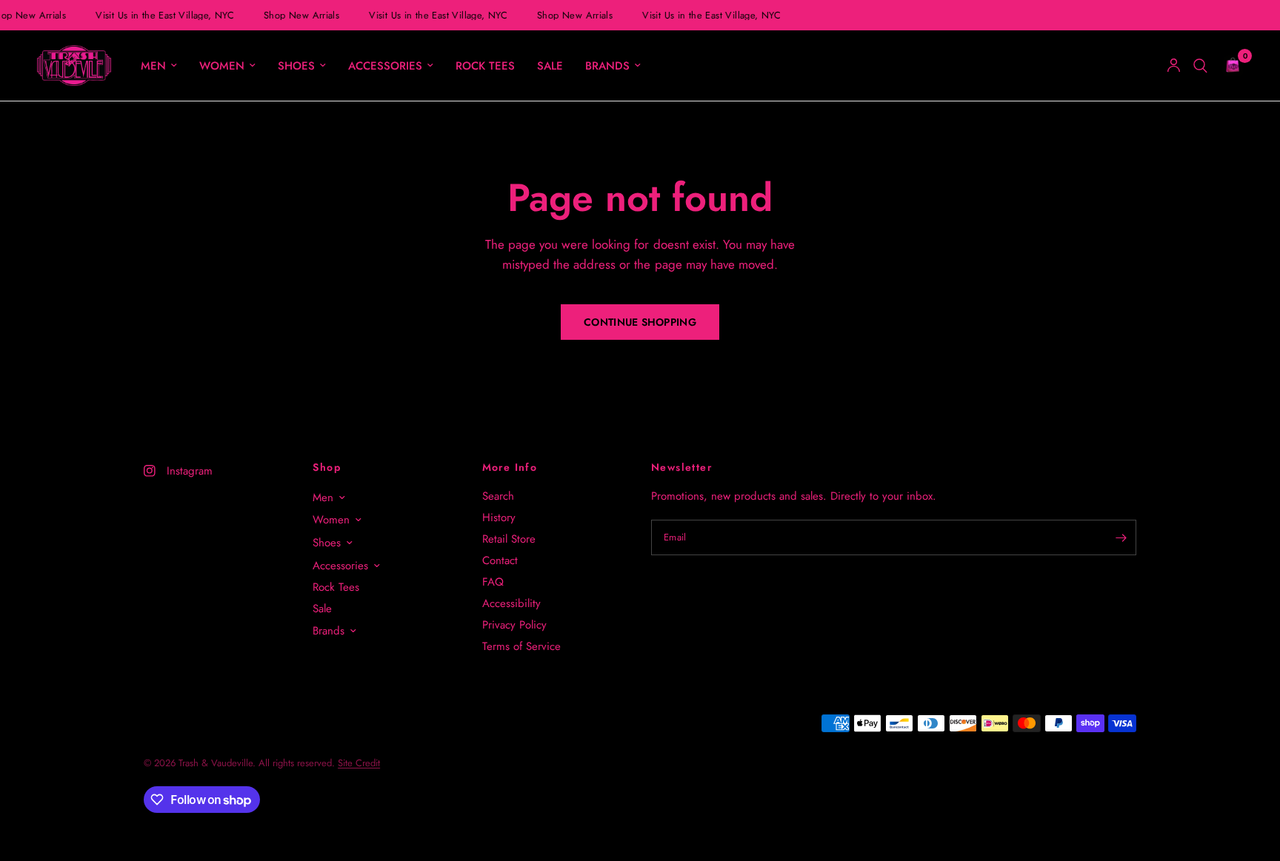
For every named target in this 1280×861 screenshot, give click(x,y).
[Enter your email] (1121, 537)
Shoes (296, 66)
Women (221, 66)
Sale (550, 66)
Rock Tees (485, 66)
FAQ (493, 582)
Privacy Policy (514, 625)
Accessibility (511, 603)
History (499, 517)
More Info (510, 467)
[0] (1229, 65)
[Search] (1200, 65)
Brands (607, 66)
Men (153, 66)
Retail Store (509, 539)
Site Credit (359, 763)
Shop (327, 467)
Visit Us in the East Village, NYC (163, 15)
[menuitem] (159, 66)
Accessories (385, 66)
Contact (500, 560)
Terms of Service (521, 646)
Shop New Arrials (300, 15)
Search (498, 496)
